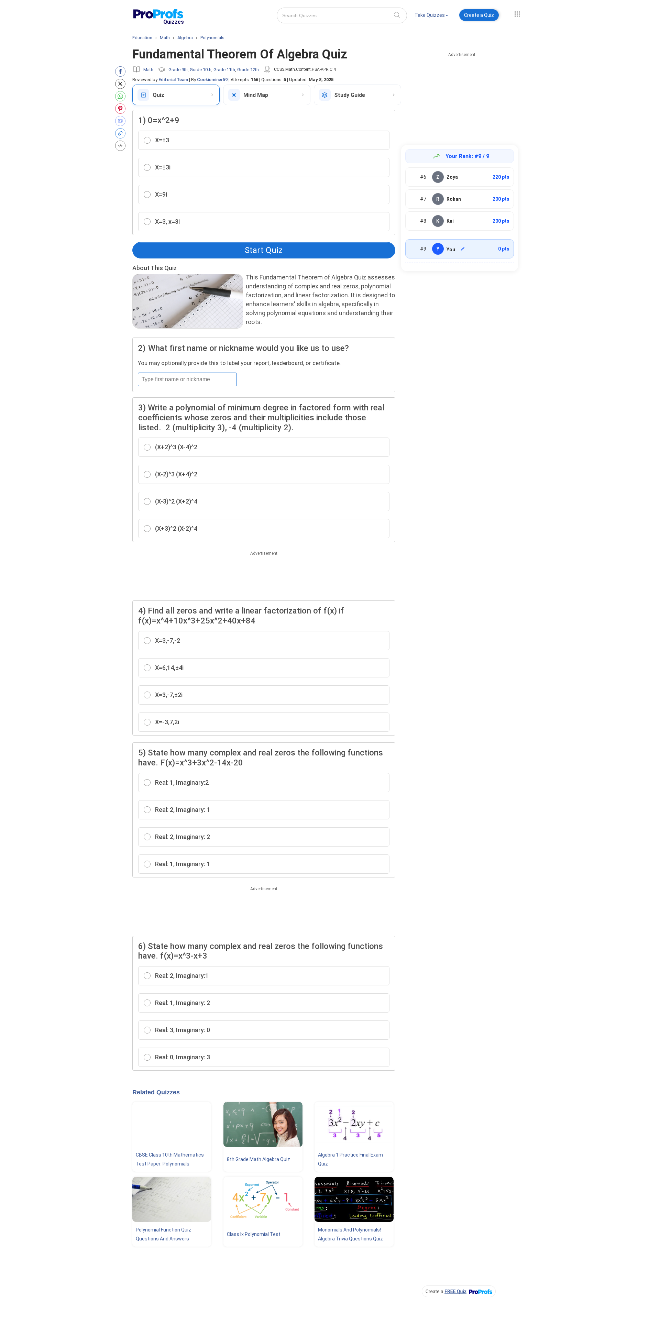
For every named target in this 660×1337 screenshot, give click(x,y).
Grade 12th (248, 69)
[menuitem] (431, 16)
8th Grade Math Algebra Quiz (258, 1159)
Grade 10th (200, 69)
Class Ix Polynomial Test (253, 1234)
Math (148, 69)
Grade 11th (224, 69)
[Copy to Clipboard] (122, 133)
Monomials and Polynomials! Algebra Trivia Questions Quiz (350, 1234)
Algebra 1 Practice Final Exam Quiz (350, 1159)
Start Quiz (264, 250)
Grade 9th (178, 69)
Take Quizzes (430, 15)
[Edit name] (462, 249)
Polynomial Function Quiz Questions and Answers (163, 1234)
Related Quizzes (156, 1092)
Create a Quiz (479, 15)
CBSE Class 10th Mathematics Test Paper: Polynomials (170, 1159)
